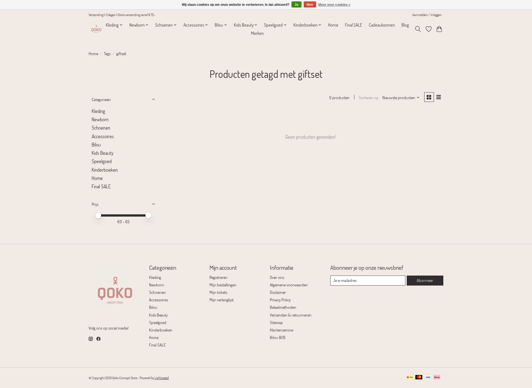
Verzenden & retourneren (290, 314)
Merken (257, 33)
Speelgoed (102, 161)
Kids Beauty (102, 153)
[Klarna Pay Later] (437, 377)
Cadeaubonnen (382, 25)
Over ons (277, 277)
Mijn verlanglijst (221, 299)
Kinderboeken (105, 170)
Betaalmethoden (283, 307)
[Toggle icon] (418, 29)
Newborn (100, 119)
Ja (296, 5)
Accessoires (103, 136)
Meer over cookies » (334, 5)
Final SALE (353, 25)
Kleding (98, 111)
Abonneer (425, 280)
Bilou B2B (277, 337)
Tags (107, 53)
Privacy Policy (280, 299)
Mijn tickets (218, 292)
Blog (405, 25)
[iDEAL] (409, 377)
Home (333, 25)
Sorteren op (368, 97)
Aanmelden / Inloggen (427, 14)
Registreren (218, 277)
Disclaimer (278, 292)
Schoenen (101, 128)
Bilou (96, 145)
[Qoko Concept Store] (96, 29)
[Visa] (428, 377)
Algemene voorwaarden (289, 284)
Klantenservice (281, 329)
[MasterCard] (419, 377)
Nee (310, 5)
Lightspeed (162, 378)
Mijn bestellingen (222, 284)
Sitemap (276, 322)
